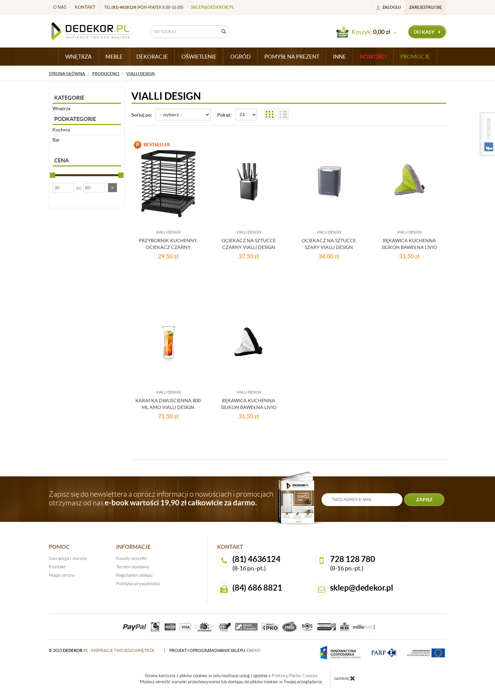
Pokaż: (224, 115)
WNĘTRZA (78, 57)
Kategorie (69, 98)
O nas (59, 7)
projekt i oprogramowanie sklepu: (214, 650)
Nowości (373, 57)
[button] (112, 187)
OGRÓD (240, 57)
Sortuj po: (141, 115)
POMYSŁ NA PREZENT (291, 57)
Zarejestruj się (425, 7)
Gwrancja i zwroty (68, 558)
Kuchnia (61, 129)
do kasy (424, 32)
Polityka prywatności (138, 583)
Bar (56, 140)
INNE (339, 57)
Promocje (415, 57)
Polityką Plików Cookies (295, 675)
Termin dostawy (132, 566)
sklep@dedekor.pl (212, 7)
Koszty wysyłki (131, 558)
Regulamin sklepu (134, 575)
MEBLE (114, 57)
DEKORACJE (152, 57)
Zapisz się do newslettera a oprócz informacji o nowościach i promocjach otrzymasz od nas (161, 498)
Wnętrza (61, 108)
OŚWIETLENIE (199, 57)
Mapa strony (62, 575)
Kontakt (85, 7)
